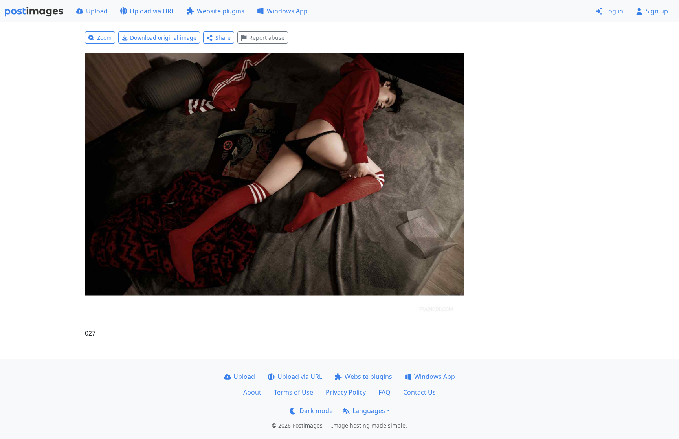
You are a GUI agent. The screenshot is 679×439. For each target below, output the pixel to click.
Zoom (104, 37)
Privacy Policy (346, 392)
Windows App (287, 11)
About (252, 392)
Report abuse (266, 37)
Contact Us (419, 392)
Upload (97, 11)
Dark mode (316, 410)
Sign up (657, 11)
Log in (614, 11)
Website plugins (220, 11)
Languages (368, 410)
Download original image (163, 37)
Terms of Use (293, 392)
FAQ (384, 392)
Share (223, 37)
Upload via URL (152, 11)
